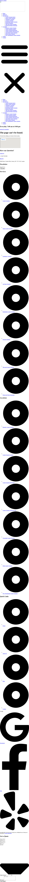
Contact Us (2, 153)
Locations (5, 26)
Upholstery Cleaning (9, 19)
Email (1, 167)
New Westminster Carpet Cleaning (12, 35)
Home (4, 13)
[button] (14, 68)
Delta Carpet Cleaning (10, 34)
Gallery (4, 36)
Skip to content (3, 0)
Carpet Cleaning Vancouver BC (12, 31)
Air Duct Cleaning (9, 20)
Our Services (5, 15)
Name (1, 839)
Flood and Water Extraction (11, 25)
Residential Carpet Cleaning (11, 21)
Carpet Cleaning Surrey (10, 17)
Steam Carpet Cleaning (10, 18)
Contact (4, 37)
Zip (1, 843)
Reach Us (2, 158)
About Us (5, 14)
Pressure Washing (9, 23)
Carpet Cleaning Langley (10, 29)
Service (1, 844)
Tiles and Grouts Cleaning (11, 24)
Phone (1, 842)
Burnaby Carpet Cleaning (10, 28)
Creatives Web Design (8, 833)
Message (2, 880)
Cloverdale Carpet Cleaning (11, 32)
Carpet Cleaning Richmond (11, 30)
